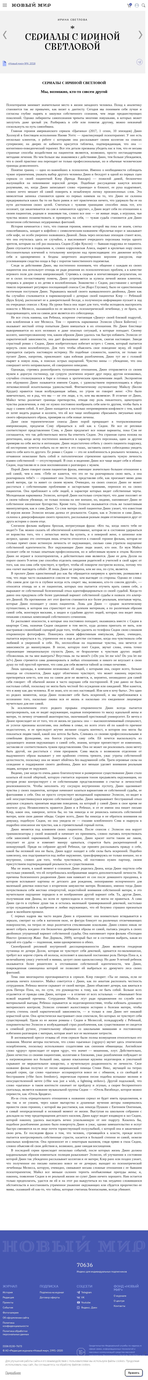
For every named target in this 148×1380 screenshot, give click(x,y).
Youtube (86, 1302)
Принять (133, 1372)
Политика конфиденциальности (16, 1324)
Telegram (86, 1292)
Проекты (8, 1302)
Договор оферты (50, 1297)
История (8, 1292)
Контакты (119, 1306)
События (8, 1307)
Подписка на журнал (52, 1292)
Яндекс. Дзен (89, 1307)
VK (82, 1297)
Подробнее (13, 1373)
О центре (119, 1300)
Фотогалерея (10, 1312)
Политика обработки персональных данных (16, 1332)
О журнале (120, 1295)
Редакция (8, 1297)
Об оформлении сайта (16, 1317)
